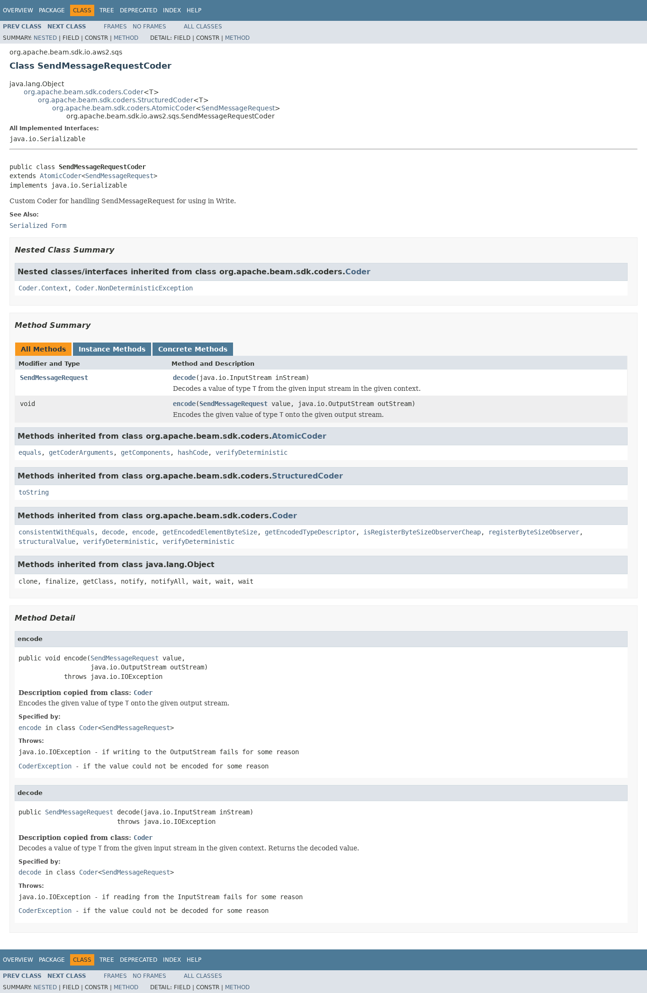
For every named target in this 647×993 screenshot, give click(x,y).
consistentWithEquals (56, 532)
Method (126, 38)
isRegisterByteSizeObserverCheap (422, 532)
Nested (45, 38)
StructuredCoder (307, 475)
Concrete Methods (192, 349)
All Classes (203, 26)
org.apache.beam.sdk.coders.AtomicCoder (124, 108)
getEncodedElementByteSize (209, 532)
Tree (106, 10)
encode (184, 403)
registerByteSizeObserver (533, 532)
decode (184, 377)
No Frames (149, 26)
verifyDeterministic (252, 452)
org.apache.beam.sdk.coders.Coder (84, 92)
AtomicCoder (60, 176)
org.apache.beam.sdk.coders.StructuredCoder (115, 100)
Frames (115, 26)
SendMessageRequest (238, 108)
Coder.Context (43, 288)
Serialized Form (37, 225)
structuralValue (46, 541)
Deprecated (138, 10)
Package (52, 10)
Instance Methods (112, 349)
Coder (357, 271)
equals (29, 452)
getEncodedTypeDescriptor (310, 532)
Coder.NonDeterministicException (134, 288)
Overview (18, 10)
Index (172, 10)
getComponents (145, 452)
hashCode (193, 452)
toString (33, 492)
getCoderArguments (81, 452)
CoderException (45, 766)
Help (194, 10)
